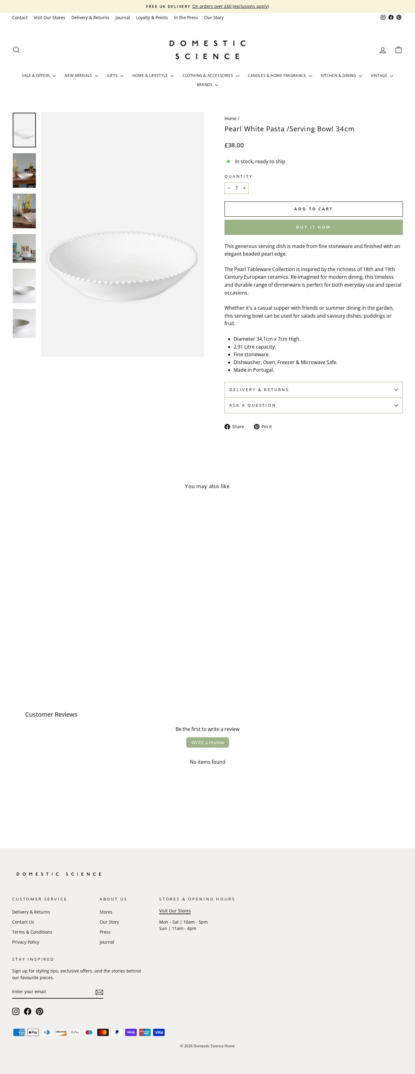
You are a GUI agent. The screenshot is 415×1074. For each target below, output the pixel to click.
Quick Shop (58, 636)
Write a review (207, 742)
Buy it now (313, 227)
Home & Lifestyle (150, 75)
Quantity (239, 176)
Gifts (113, 75)
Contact (20, 17)
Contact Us (23, 922)
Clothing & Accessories (208, 75)
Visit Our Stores (49, 17)
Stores (106, 912)
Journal (122, 17)
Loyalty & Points (152, 17)
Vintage (380, 75)
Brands (205, 84)
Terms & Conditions (32, 932)
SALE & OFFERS (36, 75)
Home (230, 118)
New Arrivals (79, 75)
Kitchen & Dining (339, 75)
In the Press (186, 17)
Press (105, 932)
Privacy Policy (25, 942)
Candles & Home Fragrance (277, 75)
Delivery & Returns (90, 17)
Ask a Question (252, 405)
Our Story (214, 17)
